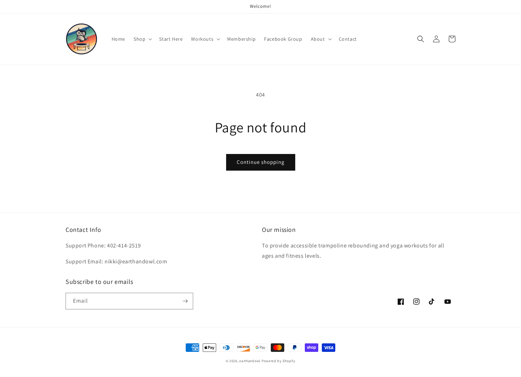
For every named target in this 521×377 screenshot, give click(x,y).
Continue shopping (261, 162)
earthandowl (249, 361)
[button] (142, 39)
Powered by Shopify (279, 361)
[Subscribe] (185, 301)
